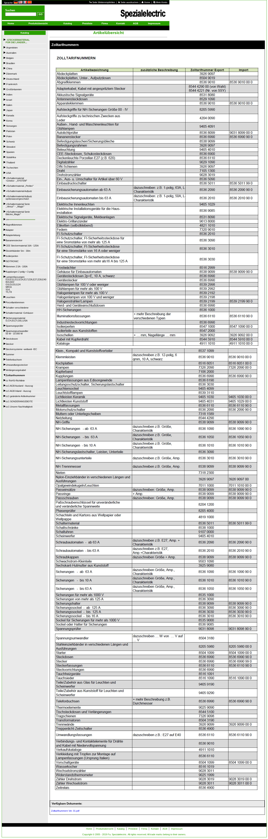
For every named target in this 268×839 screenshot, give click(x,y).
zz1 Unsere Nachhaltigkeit (19, 406)
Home (147, 2)
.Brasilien (10, 63)
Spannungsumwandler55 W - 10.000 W (17, 332)
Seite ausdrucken (130, 2)
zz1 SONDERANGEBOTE (19, 401)
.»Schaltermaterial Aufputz (19, 191)
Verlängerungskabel (16, 370)
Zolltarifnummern (15, 375)
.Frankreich (11, 84)
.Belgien (10, 58)
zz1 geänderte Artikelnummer (20, 396)
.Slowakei (10, 147)
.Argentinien (12, 47)
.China (9, 68)
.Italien (9, 105)
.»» (20, 219)
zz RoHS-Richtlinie (15, 380)
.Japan (9, 110)
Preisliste (87, 23)
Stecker (10, 344)
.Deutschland (12, 79)
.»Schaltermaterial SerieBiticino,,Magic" (18, 213)
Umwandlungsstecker (17, 365)
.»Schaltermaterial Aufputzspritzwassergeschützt (19, 197)
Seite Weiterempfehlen (104, 2)
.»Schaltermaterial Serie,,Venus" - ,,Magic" (18, 205)
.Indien (9, 94)
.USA (8, 173)
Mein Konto (161, 2)
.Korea (9, 120)
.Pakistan (10, 131)
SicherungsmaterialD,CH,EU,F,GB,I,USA (16, 319)
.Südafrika (11, 157)
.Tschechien (12, 167)
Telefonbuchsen (14, 359)
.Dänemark (11, 73)
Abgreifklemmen (14, 224)
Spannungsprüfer (14, 326)
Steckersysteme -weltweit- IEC (21, 349)
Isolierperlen (12, 256)
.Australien (11, 53)
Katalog (67, 23)
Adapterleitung (13, 235)
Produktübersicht (38, 23)
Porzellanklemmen (15, 302)
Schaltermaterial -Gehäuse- (20, 313)
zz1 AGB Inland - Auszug (18, 391)
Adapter (10, 230)
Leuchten (10, 297)
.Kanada (10, 115)
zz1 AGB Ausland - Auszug (19, 386)
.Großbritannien (14, 89)
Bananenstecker (14, 240)
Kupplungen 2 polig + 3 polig (20, 271)
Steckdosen (12, 339)
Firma (105, 23)
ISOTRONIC (12, 261)
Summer (10, 354)
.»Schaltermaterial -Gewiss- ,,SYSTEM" (16, 179)
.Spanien (10, 152)
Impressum (154, 23)
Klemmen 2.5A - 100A (16, 266)
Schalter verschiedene (17, 307)
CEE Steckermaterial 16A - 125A (22, 245)
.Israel (9, 100)
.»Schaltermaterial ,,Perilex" (20, 186)
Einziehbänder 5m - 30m (18, 251)
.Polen (9, 136)
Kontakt (120, 23)
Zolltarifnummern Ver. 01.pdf (64, 811)
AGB (135, 23)
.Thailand (10, 162)
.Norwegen (11, 126)
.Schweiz (10, 141)
